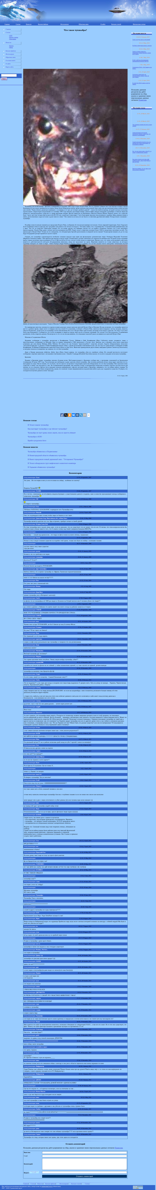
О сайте (102, 24)
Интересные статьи (139, 24)
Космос (11, 46)
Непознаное (12, 39)
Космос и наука (13, 37)
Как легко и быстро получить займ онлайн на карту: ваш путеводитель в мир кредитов (141, 160)
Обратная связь (84, 24)
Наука (11, 47)
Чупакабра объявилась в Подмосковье (42, 452)
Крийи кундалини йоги (37, 441)
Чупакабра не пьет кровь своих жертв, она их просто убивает (52, 433)
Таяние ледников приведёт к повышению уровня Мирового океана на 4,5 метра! (141, 53)
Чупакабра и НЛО (35, 437)
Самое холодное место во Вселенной (141, 39)
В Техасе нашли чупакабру (38, 425)
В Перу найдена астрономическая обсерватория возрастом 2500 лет (140, 60)
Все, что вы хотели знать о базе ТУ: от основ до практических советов (141, 152)
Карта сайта (9, 67)
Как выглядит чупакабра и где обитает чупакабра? (47, 429)
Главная (7, 24)
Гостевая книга (10, 60)
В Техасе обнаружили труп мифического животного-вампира (52, 463)
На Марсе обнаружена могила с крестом (142, 45)
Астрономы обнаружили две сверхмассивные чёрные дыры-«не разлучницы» (140, 76)
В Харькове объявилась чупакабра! (41, 467)
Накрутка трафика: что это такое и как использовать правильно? (141, 169)
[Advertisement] (74, 50)
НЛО (10, 35)
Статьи (18, 24)
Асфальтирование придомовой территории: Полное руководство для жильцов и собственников (141, 134)
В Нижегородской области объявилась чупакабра (47, 455)
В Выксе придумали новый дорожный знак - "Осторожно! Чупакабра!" (56, 459)
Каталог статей (116, 24)
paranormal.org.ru (47, 1186)
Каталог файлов (43, 24)
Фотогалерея (64, 24)
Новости (28, 24)
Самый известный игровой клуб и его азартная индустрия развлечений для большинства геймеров (141, 143)
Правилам (119, 1148)
